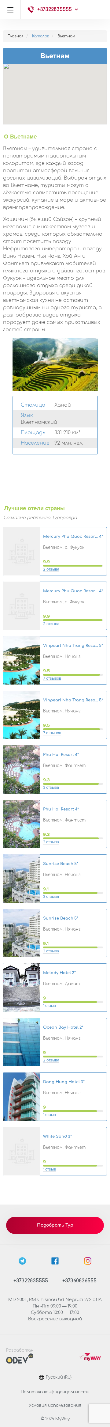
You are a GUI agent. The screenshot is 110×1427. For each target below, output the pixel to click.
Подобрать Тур (55, 1225)
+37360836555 (79, 1281)
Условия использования (55, 1405)
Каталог (40, 36)
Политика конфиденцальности (55, 1392)
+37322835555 (54, 9)
